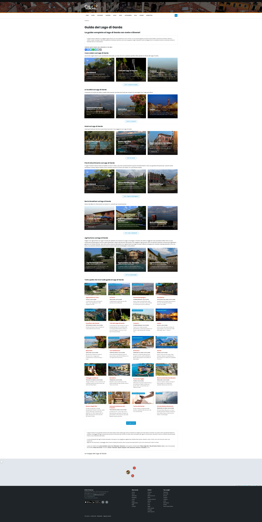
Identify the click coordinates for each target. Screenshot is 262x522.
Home (133, 492)
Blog (133, 504)
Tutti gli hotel (131, 158)
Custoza (153, 71)
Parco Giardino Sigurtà (127, 182)
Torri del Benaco (115, 350)
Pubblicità (93, 516)
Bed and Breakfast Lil (158, 222)
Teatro (149, 494)
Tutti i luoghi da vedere (131, 84)
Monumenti (166, 502)
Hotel (164, 501)
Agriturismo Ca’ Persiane (128, 263)
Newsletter (99, 516)
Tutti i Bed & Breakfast (131, 233)
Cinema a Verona (152, 499)
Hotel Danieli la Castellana (161, 143)
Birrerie (165, 495)
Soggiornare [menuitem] (128, 15)
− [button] (1, 462)
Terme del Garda (138, 406)
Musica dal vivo (151, 495)
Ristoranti (134, 495)
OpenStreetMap (244, 485)
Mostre (149, 501)
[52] (131, 474)
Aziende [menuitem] (142, 15)
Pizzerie (165, 497)
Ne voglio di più (131, 423)
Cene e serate (151, 508)
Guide (133, 501)
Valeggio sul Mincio (92, 378)
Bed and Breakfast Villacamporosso (94, 217)
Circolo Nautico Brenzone (165, 406)
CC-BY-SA (253, 485)
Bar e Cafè (165, 494)
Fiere (149, 504)
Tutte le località (131, 121)
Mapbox (260, 485)
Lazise (152, 109)
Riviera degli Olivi (91, 406)
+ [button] (1, 460)
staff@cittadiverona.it (98, 495)
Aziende (134, 506)
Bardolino (113, 378)
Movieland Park (156, 184)
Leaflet (236, 485)
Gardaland (91, 72)
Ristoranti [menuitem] (100, 15)
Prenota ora (91, 151)
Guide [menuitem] (120, 15)
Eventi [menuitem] (93, 15)
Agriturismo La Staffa (159, 263)
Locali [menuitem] (114, 15)
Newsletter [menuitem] (149, 15)
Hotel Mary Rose (93, 141)
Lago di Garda (97, 1)
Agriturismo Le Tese (94, 263)
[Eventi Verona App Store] (88, 503)
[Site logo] (91, 9)
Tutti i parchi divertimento (131, 196)
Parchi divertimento (168, 506)
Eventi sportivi (151, 511)
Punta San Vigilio (138, 379)
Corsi (149, 502)
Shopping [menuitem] (108, 15)
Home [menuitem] (87, 15)
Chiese (165, 504)
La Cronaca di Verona (107, 1)
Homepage (87, 20)
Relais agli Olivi (124, 141)
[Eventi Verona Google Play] (96, 503)
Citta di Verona (88, 1)
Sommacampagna (94, 107)
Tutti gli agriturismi (131, 275)
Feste (149, 497)
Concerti (150, 492)
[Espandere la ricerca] (176, 15)
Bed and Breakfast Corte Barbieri (128, 220)
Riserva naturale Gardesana (166, 378)
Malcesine (122, 109)
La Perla (112, 297)
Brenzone (136, 350)
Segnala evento (107, 516)
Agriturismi (116, 1)
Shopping (134, 497)
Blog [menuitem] (135, 15)
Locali (133, 499)
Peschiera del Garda (92, 323)
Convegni (150, 510)
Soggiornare (135, 502)
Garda (159, 350)
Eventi (133, 494)
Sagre (149, 506)
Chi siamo (87, 516)
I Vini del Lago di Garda (127, 71)
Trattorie (165, 499)
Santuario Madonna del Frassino (117, 407)
